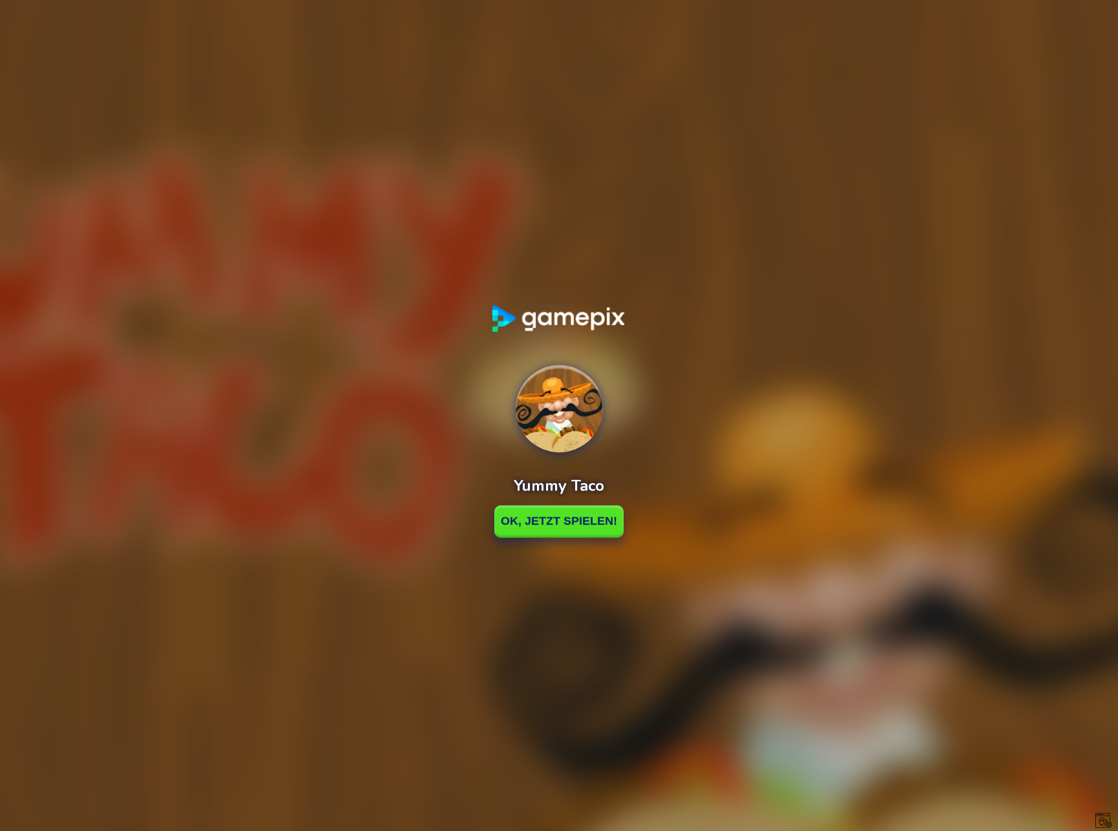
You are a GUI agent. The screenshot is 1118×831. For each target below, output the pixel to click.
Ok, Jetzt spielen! (559, 521)
